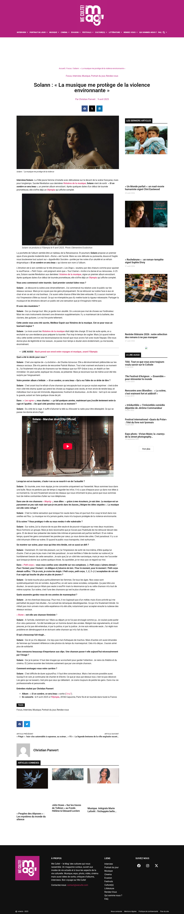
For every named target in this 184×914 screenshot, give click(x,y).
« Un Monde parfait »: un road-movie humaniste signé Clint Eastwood (144, 188)
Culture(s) (109, 885)
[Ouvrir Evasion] (80, 32)
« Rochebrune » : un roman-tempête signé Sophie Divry (144, 261)
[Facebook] (139, 865)
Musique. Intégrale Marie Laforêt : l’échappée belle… (102, 810)
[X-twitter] (156, 865)
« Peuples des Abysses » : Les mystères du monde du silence (31, 816)
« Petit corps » (28, 565)
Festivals (108, 881)
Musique (86, 76)
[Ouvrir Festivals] (93, 32)
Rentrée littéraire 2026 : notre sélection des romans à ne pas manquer (146, 336)
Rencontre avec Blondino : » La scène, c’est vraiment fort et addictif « (145, 392)
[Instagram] (147, 865)
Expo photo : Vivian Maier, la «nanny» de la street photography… (145, 435)
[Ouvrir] (166, 32)
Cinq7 (68, 693)
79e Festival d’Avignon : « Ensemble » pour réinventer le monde (145, 378)
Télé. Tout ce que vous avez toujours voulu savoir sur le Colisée (144, 363)
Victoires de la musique (53, 331)
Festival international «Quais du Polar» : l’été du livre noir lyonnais (146, 421)
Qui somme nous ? (113, 895)
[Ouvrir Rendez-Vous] (137, 32)
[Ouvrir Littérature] (121, 32)
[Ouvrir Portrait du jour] (47, 32)
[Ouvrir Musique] (58, 32)
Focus (69, 68)
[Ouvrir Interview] (27, 32)
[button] (85, 109)
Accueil (62, 68)
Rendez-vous (112, 76)
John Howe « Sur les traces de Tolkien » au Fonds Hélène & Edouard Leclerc (66, 808)
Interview (77, 76)
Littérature (109, 888)
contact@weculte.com (77, 885)
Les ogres (29, 400)
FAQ (106, 899)
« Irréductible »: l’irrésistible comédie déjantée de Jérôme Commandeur (145, 406)
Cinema (108, 874)
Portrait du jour (98, 76)
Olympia (51, 189)
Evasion (108, 878)
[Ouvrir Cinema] (69, 32)
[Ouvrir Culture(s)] (106, 32)
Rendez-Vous (110, 892)
